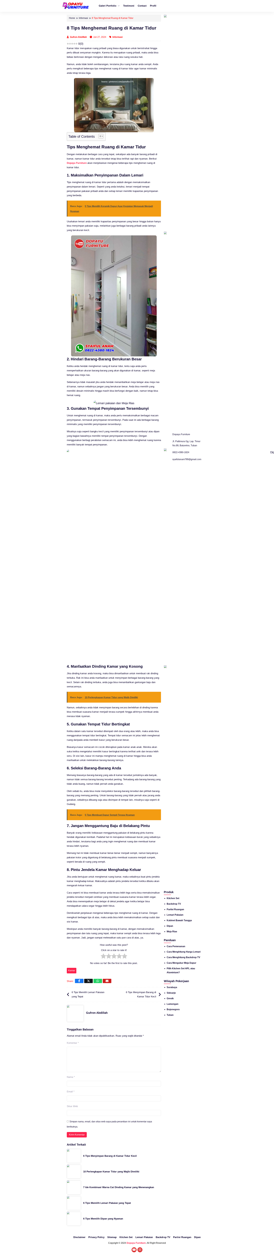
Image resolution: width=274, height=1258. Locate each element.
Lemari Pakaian (175, 915)
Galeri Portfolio (107, 5)
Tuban (170, 1015)
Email (70, 1091)
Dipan (170, 926)
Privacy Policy (96, 1237)
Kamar (71, 970)
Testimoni (128, 5)
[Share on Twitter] (88, 981)
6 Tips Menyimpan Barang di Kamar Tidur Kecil (141, 994)
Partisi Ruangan (175, 909)
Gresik (170, 998)
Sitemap (112, 1237)
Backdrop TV (174, 904)
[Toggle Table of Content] (99, 136)
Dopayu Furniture (77, 163)
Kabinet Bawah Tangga (179, 920)
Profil (153, 5)
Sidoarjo (171, 993)
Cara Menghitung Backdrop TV (183, 957)
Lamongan (172, 1004)
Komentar (73, 1043)
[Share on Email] (107, 981)
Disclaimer (79, 1237)
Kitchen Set (173, 898)
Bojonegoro (173, 1009)
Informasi (117, 37)
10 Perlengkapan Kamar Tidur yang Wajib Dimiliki (111, 1171)
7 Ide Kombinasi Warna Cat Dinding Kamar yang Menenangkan (118, 1187)
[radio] (103, 956)
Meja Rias (172, 931)
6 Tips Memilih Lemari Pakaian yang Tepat (88, 994)
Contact (142, 5)
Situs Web (72, 1106)
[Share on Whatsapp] (97, 981)
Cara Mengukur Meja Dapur (181, 963)
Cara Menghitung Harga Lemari (184, 952)
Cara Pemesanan (176, 946)
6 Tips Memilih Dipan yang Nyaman (103, 1218)
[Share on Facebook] (79, 981)
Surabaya (172, 987)
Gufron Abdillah (78, 37)
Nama (71, 1077)
